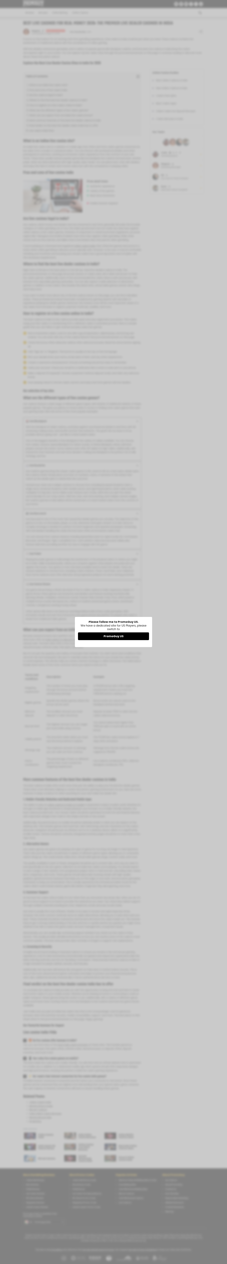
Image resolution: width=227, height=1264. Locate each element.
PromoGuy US (114, 636)
